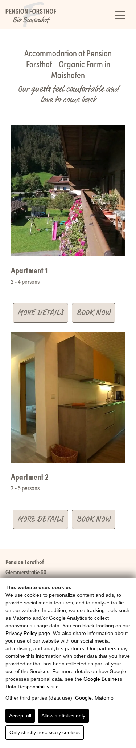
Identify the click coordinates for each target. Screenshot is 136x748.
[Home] (30, 14)
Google (83, 698)
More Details (40, 313)
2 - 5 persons (25, 487)
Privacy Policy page (27, 633)
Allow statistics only (63, 716)
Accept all (20, 716)
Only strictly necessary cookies (44, 732)
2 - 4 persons (25, 281)
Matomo (104, 698)
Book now (94, 313)
